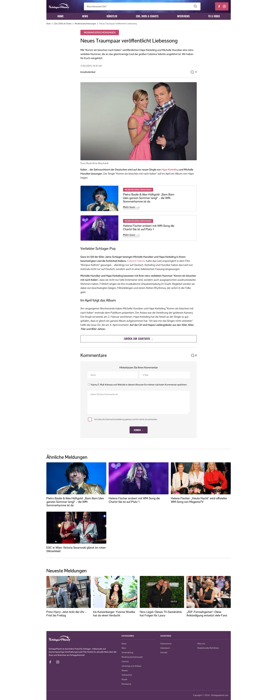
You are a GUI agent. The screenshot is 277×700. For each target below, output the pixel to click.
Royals (124, 679)
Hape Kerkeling (169, 169)
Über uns (201, 643)
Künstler (112, 16)
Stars (124, 648)
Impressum (165, 648)
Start (48, 23)
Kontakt (163, 652)
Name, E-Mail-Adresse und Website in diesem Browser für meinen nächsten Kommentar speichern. (139, 384)
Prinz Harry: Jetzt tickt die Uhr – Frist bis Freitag (66, 613)
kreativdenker (88, 72)
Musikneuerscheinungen (85, 23)
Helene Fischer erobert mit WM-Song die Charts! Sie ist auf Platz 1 (148, 227)
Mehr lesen (129, 207)
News (85, 16)
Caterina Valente (136, 261)
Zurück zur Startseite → (138, 338)
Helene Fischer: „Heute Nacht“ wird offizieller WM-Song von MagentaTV (199, 500)
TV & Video (214, 16)
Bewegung (126, 684)
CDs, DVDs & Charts (147, 16)
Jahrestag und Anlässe (131, 666)
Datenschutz (166, 643)
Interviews (183, 16)
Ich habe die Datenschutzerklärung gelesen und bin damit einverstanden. (126, 419)
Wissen (125, 670)
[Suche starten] (195, 6)
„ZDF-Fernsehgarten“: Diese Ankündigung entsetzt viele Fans (206, 613)
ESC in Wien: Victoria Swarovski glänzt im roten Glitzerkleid (76, 549)
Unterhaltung (127, 652)
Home (60, 16)
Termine (125, 661)
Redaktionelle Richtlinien (208, 648)
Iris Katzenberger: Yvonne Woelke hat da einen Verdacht (114, 613)
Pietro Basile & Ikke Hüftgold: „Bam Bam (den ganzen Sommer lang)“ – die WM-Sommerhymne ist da (148, 198)
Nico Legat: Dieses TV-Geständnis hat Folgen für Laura (161, 613)
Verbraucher (127, 675)
